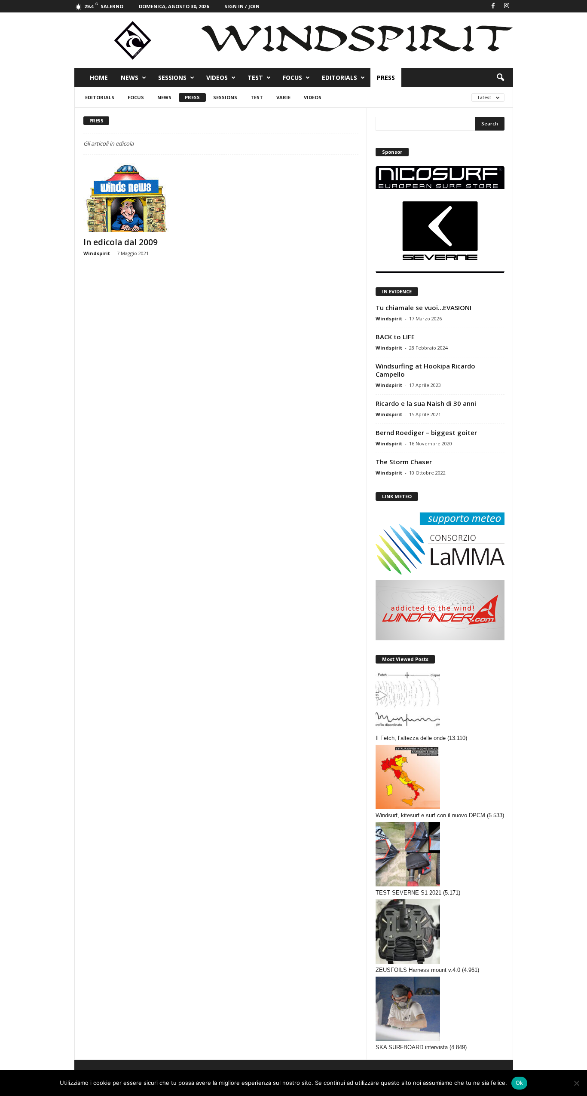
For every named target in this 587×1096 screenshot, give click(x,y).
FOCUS (292, 77)
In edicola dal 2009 (120, 242)
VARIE (283, 97)
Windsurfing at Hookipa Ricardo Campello (425, 370)
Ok (519, 1082)
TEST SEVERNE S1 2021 (408, 892)
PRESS (386, 77)
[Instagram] (506, 6)
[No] (576, 1083)
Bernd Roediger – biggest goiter (426, 432)
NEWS (129, 77)
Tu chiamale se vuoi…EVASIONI (423, 307)
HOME (99, 77)
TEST (255, 77)
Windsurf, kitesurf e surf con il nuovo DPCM (430, 815)
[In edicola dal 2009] (147, 197)
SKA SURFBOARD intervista (412, 1047)
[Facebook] (493, 6)
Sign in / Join (242, 6)
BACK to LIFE (395, 336)
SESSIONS (172, 77)
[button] (500, 77)
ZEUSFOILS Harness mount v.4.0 (418, 970)
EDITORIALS (339, 77)
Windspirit (96, 253)
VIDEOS (217, 77)
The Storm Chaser (404, 461)
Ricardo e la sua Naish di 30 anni (426, 403)
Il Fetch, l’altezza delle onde (411, 738)
